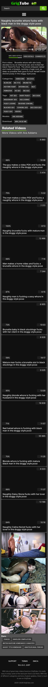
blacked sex (9, 107)
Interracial (24, 87)
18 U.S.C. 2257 (24, 665)
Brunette (27, 83)
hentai (18, 111)
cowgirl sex (22, 107)
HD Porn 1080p (10, 87)
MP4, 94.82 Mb (20, 121)
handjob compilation (22, 639)
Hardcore (20, 79)
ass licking (24, 100)
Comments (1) (40, 56)
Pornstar (8, 91)
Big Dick (30, 79)
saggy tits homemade (12, 647)
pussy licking (9, 103)
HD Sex (17, 91)
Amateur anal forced (34, 647)
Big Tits (17, 83)
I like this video (3, 56)
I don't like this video (6, 56)
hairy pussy (25, 96)
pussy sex (8, 111)
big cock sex (36, 107)
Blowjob (7, 83)
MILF (33, 87)
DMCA (35, 661)
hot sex (13, 96)
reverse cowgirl (25, 103)
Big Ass (26, 91)
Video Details (29, 56)
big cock (36, 96)
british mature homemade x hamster (18, 643)
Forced (7, 639)
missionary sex (10, 100)
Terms (25, 661)
